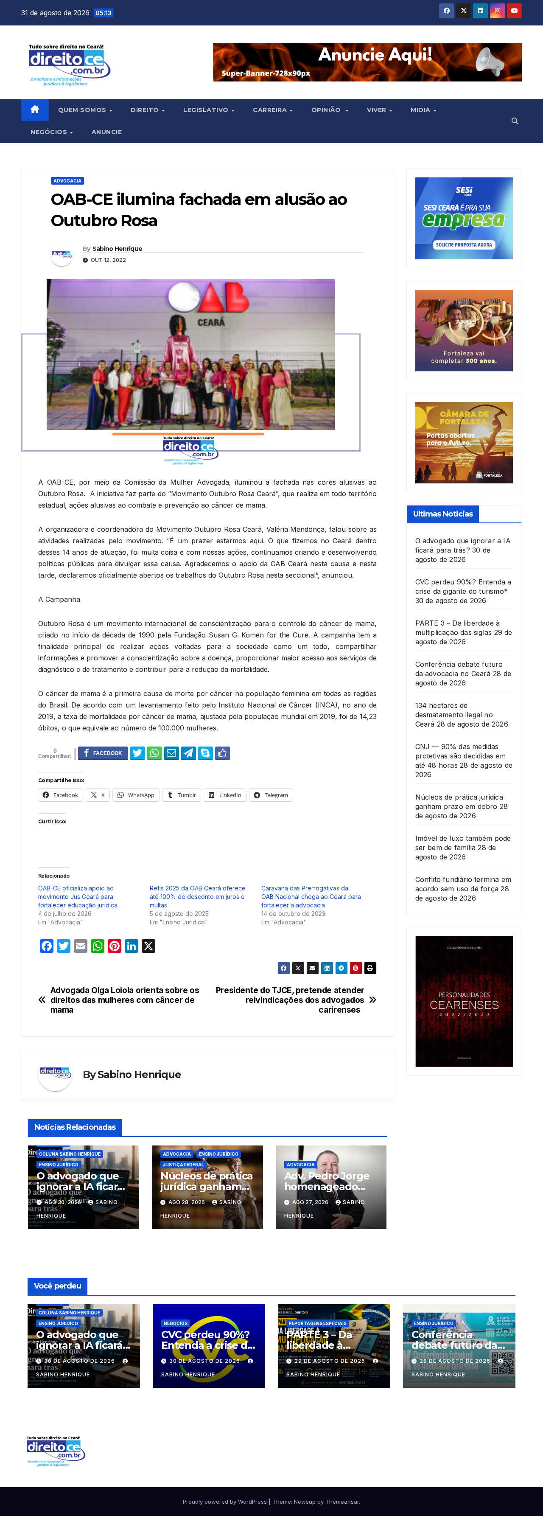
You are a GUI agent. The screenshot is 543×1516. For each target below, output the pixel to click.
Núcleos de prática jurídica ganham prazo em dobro (206, 1186)
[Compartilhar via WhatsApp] (154, 753)
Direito (146, 110)
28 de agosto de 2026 (456, 1361)
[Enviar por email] (171, 753)
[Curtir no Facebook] (222, 753)
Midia (421, 110)
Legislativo (206, 110)
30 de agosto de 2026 (80, 1361)
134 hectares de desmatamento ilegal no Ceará (454, 714)
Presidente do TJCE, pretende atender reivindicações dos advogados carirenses (290, 1000)
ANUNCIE (107, 132)
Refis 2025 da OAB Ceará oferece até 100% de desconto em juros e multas (198, 896)
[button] (515, 121)
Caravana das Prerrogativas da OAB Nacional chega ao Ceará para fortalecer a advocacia (311, 896)
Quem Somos (83, 110)
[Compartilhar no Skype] (205, 753)
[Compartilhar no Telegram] (188, 753)
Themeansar (342, 1501)
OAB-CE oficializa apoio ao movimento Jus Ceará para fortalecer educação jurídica (78, 896)
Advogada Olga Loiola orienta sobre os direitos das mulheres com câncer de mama (124, 1000)
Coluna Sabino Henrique (70, 1154)
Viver (377, 110)
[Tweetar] (137, 753)
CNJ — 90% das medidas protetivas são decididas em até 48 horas (460, 755)
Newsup (305, 1501)
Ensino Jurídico (58, 1164)
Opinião (328, 110)
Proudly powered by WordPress (226, 1501)
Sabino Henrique (117, 249)
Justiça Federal (183, 1164)
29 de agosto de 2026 (330, 1361)
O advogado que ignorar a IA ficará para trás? (79, 1186)
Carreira (271, 110)
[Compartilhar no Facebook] (103, 753)
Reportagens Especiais (318, 1323)
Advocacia (67, 180)
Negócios (50, 132)
